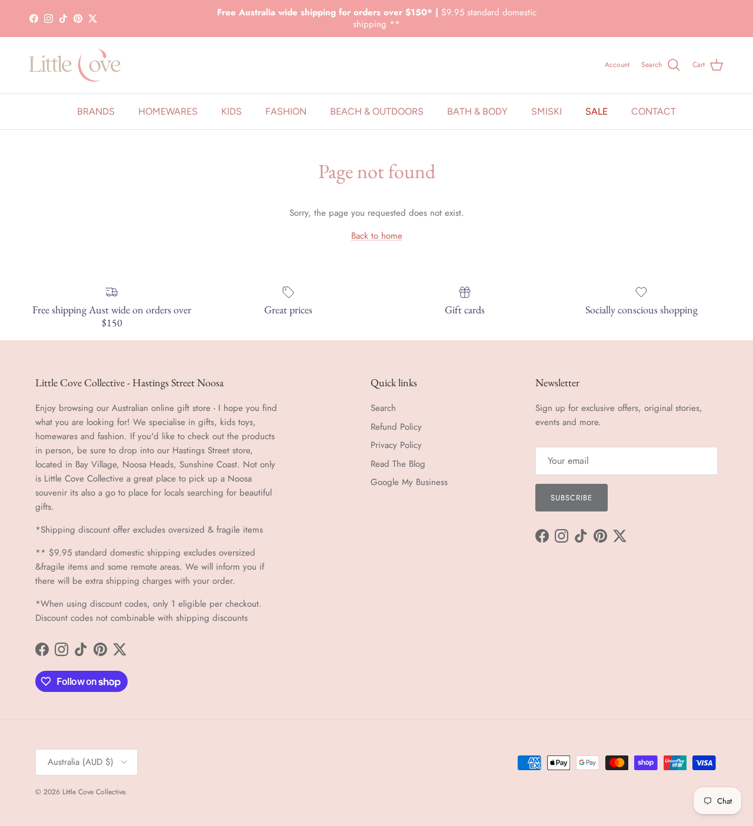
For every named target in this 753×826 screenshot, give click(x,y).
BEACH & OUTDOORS (377, 111)
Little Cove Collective (93, 792)
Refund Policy (396, 426)
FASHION (285, 111)
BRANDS (96, 111)
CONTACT (653, 111)
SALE (596, 111)
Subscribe (571, 497)
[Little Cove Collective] (75, 65)
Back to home (376, 235)
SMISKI (546, 111)
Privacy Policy (396, 445)
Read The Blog (398, 463)
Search (383, 408)
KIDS (231, 111)
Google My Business (409, 482)
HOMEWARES (168, 111)
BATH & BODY (477, 111)
